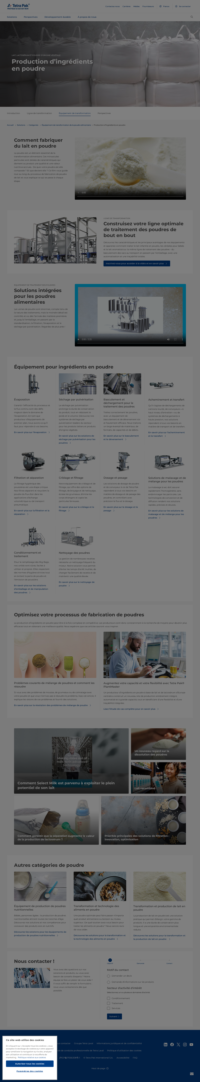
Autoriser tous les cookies (29, 1063)
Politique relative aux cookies (32, 1057)
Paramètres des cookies (30, 1071)
